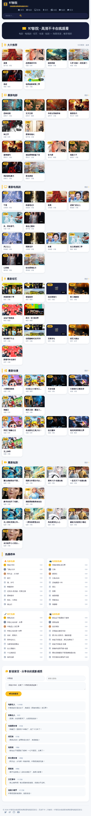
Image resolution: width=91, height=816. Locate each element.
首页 (22, 10)
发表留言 (14, 693)
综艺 (46, 10)
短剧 (63, 10)
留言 (71, 10)
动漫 (55, 10)
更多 (86, 95)
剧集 (39, 10)
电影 (30, 10)
